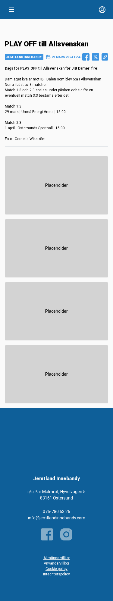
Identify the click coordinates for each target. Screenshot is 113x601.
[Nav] (11, 9)
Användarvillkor (56, 563)
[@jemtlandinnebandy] (66, 534)
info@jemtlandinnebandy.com (56, 517)
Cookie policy (56, 569)
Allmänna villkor (56, 558)
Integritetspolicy (56, 574)
